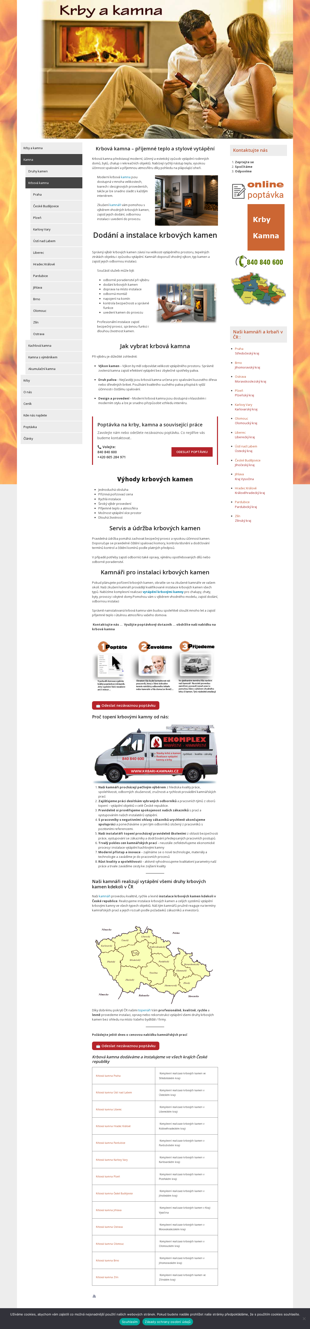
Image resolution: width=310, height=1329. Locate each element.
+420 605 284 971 (111, 457)
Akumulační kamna (41, 369)
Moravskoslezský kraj (250, 381)
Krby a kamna (33, 148)
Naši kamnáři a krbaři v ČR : (258, 334)
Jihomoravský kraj (247, 367)
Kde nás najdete (35, 415)
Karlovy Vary (41, 229)
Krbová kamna (38, 183)
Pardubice (40, 276)
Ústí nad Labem (44, 241)
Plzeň (37, 217)
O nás (27, 392)
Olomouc (39, 310)
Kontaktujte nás (250, 150)
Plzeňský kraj (244, 395)
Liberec (38, 252)
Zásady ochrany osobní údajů (168, 1322)
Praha (37, 194)
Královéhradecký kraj (250, 493)
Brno (36, 299)
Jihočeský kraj (245, 465)
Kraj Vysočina (244, 479)
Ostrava (38, 334)
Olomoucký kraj (246, 423)
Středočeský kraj (247, 353)
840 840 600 (107, 452)
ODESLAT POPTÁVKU (192, 452)
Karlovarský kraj (246, 409)
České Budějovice (46, 206)
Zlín (36, 322)
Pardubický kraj (246, 507)
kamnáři (115, 205)
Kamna (28, 159)
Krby (26, 380)
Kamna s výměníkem (42, 357)
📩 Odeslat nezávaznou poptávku (125, 705)
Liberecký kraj (245, 437)
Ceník (27, 403)
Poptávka (30, 427)
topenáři (144, 1010)
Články (28, 438)
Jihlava (37, 287)
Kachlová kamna (39, 345)
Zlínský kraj (243, 520)
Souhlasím (130, 1322)
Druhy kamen (38, 171)
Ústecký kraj (243, 451)
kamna (126, 177)
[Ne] (304, 1318)
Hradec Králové (44, 264)
